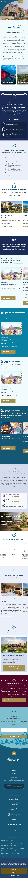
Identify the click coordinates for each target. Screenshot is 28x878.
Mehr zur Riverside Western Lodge (7, 616)
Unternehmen (4, 840)
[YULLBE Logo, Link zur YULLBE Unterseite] (14, 820)
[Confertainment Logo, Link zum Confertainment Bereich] (14, 815)
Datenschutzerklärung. (16, 866)
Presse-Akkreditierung (6, 843)
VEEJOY (3, 856)
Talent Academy (15, 853)
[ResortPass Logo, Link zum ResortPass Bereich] (14, 830)
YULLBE (9, 856)
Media (11, 840)
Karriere (16, 843)
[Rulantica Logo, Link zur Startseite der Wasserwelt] (3, 1)
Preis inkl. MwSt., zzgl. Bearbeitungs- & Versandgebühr (14, 779)
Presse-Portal (4, 848)
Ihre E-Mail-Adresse (14, 727)
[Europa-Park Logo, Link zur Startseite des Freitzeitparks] (14, 799)
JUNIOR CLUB (4, 845)
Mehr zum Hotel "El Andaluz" (6, 226)
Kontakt (14, 770)
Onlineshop (21, 848)
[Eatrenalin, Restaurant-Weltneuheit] (14, 825)
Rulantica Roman (5, 853)
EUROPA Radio (13, 845)
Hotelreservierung (19, 850)
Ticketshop (4, 850)
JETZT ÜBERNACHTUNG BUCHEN (14, 700)
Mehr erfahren (15, 124)
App (14, 767)
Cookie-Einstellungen (14, 875)
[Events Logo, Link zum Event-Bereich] (14, 809)
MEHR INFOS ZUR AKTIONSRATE (14, 667)
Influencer (14, 773)
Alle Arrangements (18, 263)
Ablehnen (14, 872)
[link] (14, 753)
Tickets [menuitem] (21, 1)
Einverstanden (14, 869)
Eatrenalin (11, 850)
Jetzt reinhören (18, 786)
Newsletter (14, 765)
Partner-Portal (13, 848)
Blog (21, 843)
